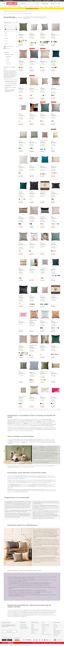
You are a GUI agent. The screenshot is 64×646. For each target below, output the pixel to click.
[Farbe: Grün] (48, 41)
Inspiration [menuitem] (58, 6)
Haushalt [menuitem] (31, 6)
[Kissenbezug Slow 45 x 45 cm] (34, 210)
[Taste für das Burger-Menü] (4, 3)
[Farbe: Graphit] (54, 41)
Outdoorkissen (8, 63)
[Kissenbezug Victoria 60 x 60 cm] (55, 339)
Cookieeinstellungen (52, 642)
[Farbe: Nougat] (30, 304)
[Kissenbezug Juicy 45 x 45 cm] (34, 314)
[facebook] (23, 640)
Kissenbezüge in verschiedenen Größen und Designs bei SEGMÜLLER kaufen (11, 81)
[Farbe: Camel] (43, 379)
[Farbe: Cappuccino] (26, 352)
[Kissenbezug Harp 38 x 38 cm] (55, 210)
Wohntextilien (6, 52)
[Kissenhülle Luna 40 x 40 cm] (23, 365)
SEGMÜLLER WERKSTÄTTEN (58, 630)
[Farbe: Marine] (30, 250)
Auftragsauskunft (48, 0)
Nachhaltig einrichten (57, 631)
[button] (17, 46)
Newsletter (32, 628)
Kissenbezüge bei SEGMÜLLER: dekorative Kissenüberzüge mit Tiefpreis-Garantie (10, 90)
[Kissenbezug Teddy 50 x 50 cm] (44, 185)
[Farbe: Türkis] (43, 42)
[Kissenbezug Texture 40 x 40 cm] (44, 107)
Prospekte (31, 0)
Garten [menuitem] (14, 6)
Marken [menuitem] (45, 6)
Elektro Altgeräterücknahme (46, 634)
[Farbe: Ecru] (20, 95)
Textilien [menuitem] (25, 6)
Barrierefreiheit (58, 642)
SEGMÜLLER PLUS (57, 0)
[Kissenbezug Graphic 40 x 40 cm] (34, 107)
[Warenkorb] (59, 3)
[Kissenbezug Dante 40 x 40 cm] (44, 159)
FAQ (42, 631)
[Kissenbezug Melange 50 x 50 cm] (23, 80)
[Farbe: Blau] (23, 352)
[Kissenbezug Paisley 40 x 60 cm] (23, 210)
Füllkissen (7, 60)
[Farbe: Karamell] (26, 354)
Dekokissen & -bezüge (9, 54)
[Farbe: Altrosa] (54, 67)
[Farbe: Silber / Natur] (21, 95)
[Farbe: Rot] (19, 40)
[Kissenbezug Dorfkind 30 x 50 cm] (55, 365)
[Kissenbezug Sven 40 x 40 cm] (44, 289)
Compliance (55, 635)
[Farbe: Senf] (46, 42)
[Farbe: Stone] (55, 328)
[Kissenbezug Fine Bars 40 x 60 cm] (55, 185)
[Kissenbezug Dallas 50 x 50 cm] (44, 27)
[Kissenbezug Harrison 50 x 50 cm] (55, 53)
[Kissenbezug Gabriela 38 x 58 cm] (44, 210)
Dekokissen (8, 58)
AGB (42, 642)
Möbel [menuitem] (5, 6)
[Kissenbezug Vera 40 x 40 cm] (34, 27)
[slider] (5, 29)
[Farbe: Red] (58, 328)
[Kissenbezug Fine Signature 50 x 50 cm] (23, 236)
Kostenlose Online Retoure (24, 628)
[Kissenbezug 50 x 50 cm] (23, 390)
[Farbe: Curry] (32, 379)
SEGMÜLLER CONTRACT (57, 633)
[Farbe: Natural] (51, 328)
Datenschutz (46, 642)
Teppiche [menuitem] (36, 6)
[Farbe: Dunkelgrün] (47, 42)
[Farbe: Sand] (24, 40)
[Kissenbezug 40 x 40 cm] (55, 262)
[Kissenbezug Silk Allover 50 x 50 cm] (55, 107)
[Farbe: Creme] (42, 41)
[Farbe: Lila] (31, 95)
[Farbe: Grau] (23, 40)
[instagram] (27, 640)
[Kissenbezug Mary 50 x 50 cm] (23, 185)
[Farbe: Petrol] (40, 42)
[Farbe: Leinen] (30, 95)
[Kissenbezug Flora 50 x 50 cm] (34, 236)
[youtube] (29, 640)
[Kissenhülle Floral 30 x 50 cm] (44, 390)
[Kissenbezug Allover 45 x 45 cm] (44, 53)
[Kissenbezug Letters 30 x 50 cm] (23, 314)
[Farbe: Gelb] (20, 40)
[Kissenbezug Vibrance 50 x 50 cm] (34, 390)
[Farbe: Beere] (52, 67)
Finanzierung (44, 630)
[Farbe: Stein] (32, 42)
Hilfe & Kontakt (38, 0)
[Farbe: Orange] (21, 41)
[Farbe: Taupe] (47, 41)
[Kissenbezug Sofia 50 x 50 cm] (55, 236)
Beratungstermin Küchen (45, 625)
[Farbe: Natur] (20, 67)
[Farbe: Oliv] (34, 42)
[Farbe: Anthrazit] (35, 42)
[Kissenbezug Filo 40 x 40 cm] (55, 134)
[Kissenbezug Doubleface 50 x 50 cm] (55, 27)
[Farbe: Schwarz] (19, 41)
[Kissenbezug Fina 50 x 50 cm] (44, 80)
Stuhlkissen (42, 446)
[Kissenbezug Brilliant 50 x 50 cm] (34, 53)
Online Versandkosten (23, 624)
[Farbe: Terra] (21, 355)
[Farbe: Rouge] (20, 223)
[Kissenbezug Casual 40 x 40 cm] (23, 27)
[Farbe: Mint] (30, 67)
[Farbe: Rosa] (42, 42)
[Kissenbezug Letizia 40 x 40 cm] (23, 262)
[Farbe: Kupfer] (42, 223)
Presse (43, 633)
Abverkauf (32, 624)
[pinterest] (25, 640)
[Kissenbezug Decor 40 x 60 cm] (34, 159)
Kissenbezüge (8, 56)
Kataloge (32, 631)
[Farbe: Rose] (42, 121)
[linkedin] (31, 640)
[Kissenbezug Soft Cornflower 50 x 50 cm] (55, 80)
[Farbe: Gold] (40, 379)
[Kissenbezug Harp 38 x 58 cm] (55, 159)
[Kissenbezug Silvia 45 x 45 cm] (23, 289)
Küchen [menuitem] (9, 6)
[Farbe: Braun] (52, 95)
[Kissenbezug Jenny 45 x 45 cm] (44, 134)
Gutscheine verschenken (35, 629)
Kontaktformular (44, 628)
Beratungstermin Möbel (45, 624)
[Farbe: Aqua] (42, 174)
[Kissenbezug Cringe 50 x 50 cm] (34, 365)
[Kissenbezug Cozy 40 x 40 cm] (23, 107)
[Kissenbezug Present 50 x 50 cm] (55, 289)
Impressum (38, 642)
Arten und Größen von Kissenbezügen (11, 83)
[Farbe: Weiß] (27, 40)
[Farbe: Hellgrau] (23, 354)
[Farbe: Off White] (31, 199)
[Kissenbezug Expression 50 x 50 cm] (34, 80)
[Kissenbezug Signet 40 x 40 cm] (23, 53)
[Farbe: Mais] (52, 250)
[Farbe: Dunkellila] (44, 41)
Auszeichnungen (56, 634)
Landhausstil (39, 539)
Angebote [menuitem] (51, 6)
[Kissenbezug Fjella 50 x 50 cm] (23, 339)
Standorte (55, 624)
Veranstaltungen (33, 633)
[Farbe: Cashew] (57, 41)
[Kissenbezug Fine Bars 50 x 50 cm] (44, 314)
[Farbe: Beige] (23, 67)
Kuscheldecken (50, 532)
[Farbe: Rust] (20, 41)
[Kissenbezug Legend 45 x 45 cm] (44, 236)
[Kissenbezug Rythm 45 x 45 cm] (44, 339)
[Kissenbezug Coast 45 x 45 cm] (34, 339)
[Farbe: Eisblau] (30, 121)
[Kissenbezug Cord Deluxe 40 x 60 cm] (44, 262)
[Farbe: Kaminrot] (40, 41)
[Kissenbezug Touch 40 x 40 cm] (23, 159)
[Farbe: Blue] (26, 40)
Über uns (55, 628)
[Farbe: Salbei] (43, 149)
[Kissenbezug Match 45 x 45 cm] (34, 185)
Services (43, 629)
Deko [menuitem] (41, 6)
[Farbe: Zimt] (31, 42)
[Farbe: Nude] (43, 67)
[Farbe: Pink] (21, 40)
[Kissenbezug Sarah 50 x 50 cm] (34, 289)
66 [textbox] (16, 27)
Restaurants (55, 625)
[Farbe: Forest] (58, 223)
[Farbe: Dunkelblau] (46, 41)
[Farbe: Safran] (57, 354)
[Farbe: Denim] (52, 328)
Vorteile (55, 629)
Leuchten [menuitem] (20, 6)
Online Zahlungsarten (23, 625)
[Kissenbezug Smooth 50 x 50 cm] (55, 314)
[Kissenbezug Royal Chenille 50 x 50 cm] (44, 365)
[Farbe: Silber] (42, 67)
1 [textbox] (4, 27)
